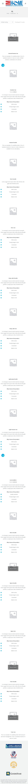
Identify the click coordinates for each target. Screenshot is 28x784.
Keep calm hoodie (13, 278)
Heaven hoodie (13, 142)
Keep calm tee (13, 328)
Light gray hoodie (13, 379)
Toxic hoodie (13, 681)
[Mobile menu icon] (3, 3)
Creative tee (13, 90)
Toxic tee (13, 732)
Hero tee (13, 227)
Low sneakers (13, 480)
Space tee (13, 631)
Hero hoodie (13, 179)
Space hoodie (13, 583)
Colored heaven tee (13, 53)
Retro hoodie (13, 532)
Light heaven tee (13, 429)
